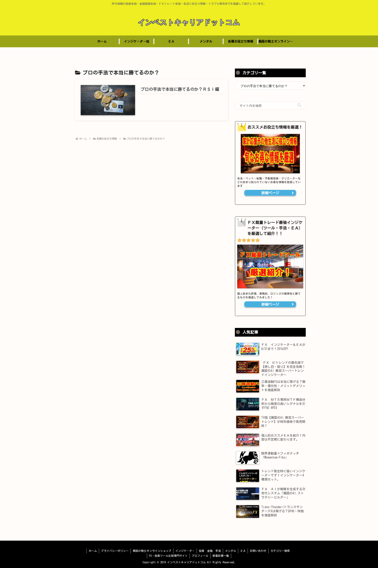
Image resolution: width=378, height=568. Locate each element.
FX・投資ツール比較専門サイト (168, 555)
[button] (299, 105)
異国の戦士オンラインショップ (152, 550)
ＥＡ (243, 550)
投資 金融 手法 (210, 550)
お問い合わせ (258, 550)
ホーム (93, 550)
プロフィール (200, 555)
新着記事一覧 (220, 555)
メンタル (230, 550)
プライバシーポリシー (115, 550)
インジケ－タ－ (185, 550)
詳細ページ (270, 193)
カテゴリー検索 (280, 550)
